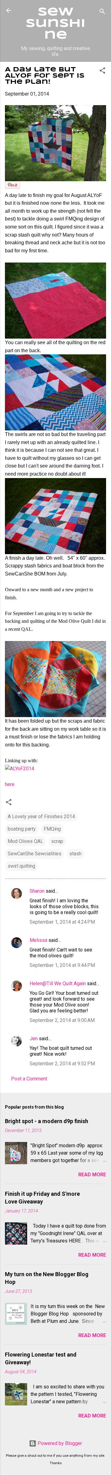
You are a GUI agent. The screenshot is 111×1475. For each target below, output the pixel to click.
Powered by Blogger (59, 1443)
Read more (92, 1175)
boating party (22, 829)
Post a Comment (29, 1079)
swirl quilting (21, 866)
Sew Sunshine (55, 24)
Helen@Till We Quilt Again (58, 983)
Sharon (37, 891)
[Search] (102, 12)
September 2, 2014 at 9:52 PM (62, 1064)
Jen (34, 1038)
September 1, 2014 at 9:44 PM (62, 965)
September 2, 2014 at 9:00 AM (62, 1020)
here (9, 784)
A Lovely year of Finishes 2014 (41, 816)
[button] (102, 71)
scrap (57, 841)
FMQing (52, 829)
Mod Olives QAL (25, 841)
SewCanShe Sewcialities (34, 854)
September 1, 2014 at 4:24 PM (62, 922)
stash (75, 854)
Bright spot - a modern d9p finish (46, 1121)
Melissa (38, 940)
